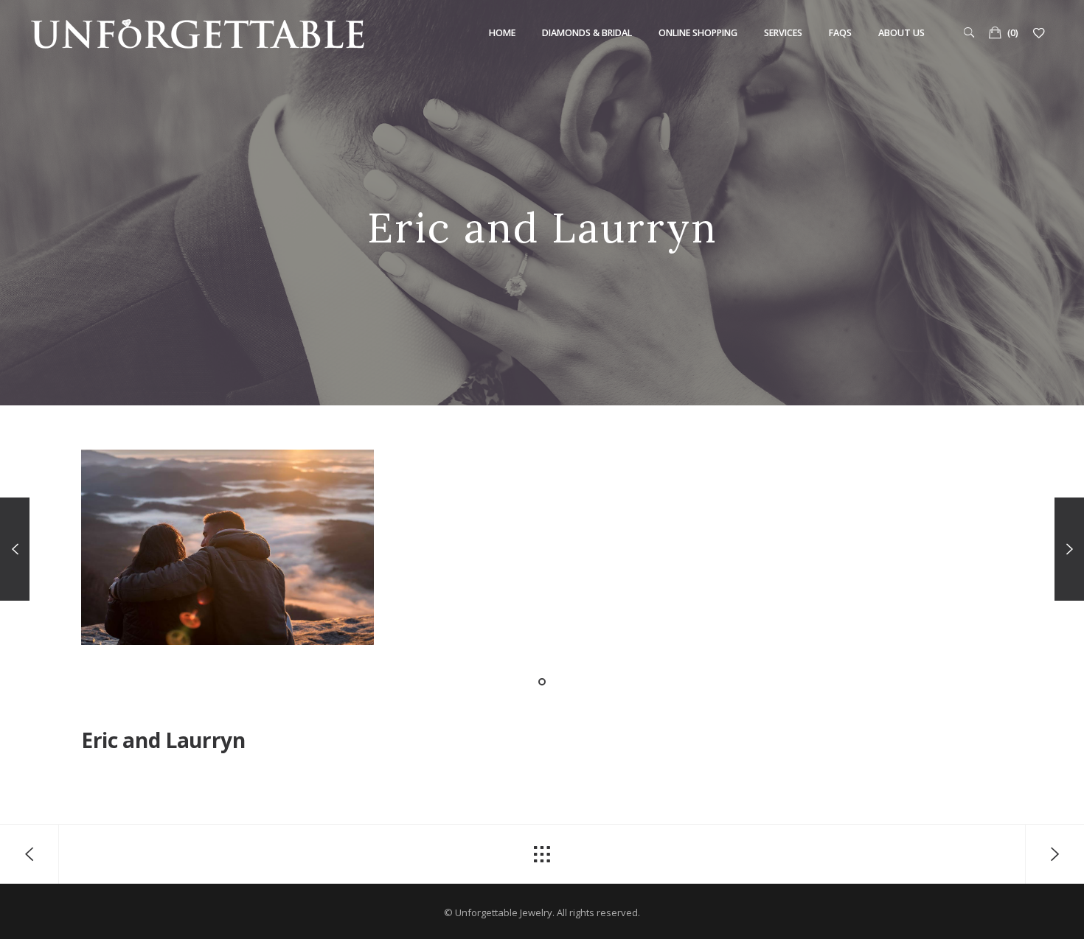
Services (783, 33)
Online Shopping (698, 33)
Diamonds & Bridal (587, 33)
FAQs (840, 33)
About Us (901, 33)
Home (502, 33)
